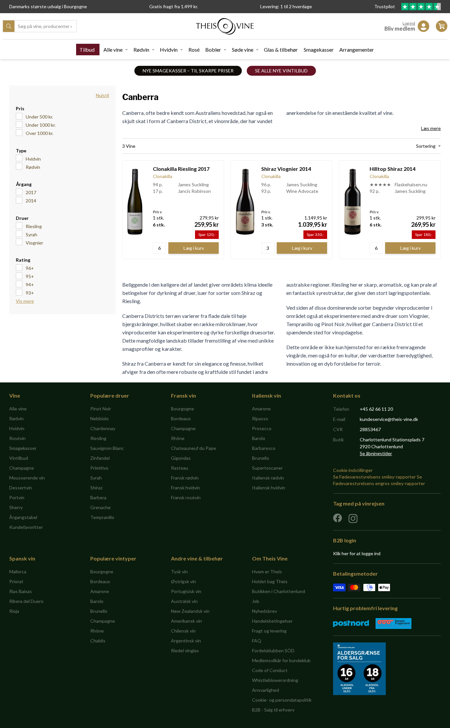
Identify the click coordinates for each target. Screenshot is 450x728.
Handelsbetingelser (272, 621)
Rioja (14, 611)
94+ (30, 284)
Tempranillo (102, 517)
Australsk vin (184, 601)
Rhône (177, 438)
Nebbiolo (99, 418)
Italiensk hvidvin (268, 487)
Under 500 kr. (39, 116)
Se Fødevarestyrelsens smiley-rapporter (374, 477)
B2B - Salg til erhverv (273, 710)
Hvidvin (169, 49)
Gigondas (181, 458)
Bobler (213, 49)
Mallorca (17, 571)
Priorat (16, 581)
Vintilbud (18, 458)
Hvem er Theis (267, 571)
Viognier (34, 243)
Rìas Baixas (20, 591)
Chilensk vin (183, 631)
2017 (31, 192)
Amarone (261, 408)
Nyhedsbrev (264, 611)
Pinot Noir (100, 408)
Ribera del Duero (26, 601)
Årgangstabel (23, 517)
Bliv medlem (399, 28)
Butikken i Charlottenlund (278, 591)
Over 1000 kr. (39, 133)
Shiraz (96, 487)
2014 (31, 200)
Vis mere (25, 301)
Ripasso (260, 418)
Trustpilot (385, 6)
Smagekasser (319, 49)
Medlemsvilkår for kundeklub (281, 660)
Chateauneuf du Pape (193, 448)
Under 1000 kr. (41, 125)
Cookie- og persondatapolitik (282, 700)
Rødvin (141, 49)
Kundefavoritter (26, 527)
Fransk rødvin (185, 478)
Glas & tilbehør (281, 49)
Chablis (97, 640)
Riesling (34, 226)
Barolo (258, 438)
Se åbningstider (376, 453)
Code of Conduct (270, 670)
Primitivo (99, 468)
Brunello (260, 458)
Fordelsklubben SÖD (273, 650)
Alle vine (113, 49)
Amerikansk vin (186, 621)
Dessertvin (20, 487)
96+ (30, 268)
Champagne (21, 468)
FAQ (256, 640)
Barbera (98, 497)
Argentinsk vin (186, 640)
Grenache (100, 507)
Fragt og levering (269, 631)
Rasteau (179, 468)
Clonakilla (162, 176)
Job (255, 601)
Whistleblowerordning (275, 680)
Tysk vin (179, 571)
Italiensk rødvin (268, 478)
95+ (30, 276)
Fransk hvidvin (185, 487)
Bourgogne (182, 408)
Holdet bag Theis (270, 581)
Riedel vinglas (185, 650)
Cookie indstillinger (353, 470)
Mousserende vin (27, 478)
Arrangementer (356, 49)
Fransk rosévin (186, 497)
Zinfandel (100, 458)
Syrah (31, 234)
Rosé (194, 49)
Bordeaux (181, 418)
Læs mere (431, 128)
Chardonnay (102, 428)
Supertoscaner (267, 468)
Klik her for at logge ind (356, 553)
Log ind (409, 23)
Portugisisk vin (186, 591)
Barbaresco (263, 448)
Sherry (16, 507)
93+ (30, 293)
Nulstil (102, 95)
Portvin (16, 497)
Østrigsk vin (183, 581)
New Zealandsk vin (190, 611)
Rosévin (17, 438)
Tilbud (87, 49)
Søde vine (242, 49)
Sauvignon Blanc (107, 448)
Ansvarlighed (265, 690)
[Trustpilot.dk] (421, 6)
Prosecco (261, 428)
